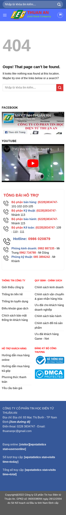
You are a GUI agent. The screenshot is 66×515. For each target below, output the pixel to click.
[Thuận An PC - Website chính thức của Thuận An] (32, 15)
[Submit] (59, 4)
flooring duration (33, 510)
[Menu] (5, 15)
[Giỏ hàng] (60, 15)
